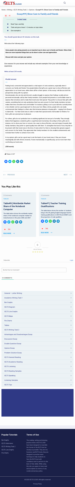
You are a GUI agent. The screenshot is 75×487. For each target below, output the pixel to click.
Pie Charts (8, 321)
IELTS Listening (10, 366)
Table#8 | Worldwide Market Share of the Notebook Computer (16, 206)
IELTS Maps (8, 316)
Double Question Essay (12, 344)
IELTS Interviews (7, 443)
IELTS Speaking (9, 376)
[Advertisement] (37, 403)
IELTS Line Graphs (10, 311)
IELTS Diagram (9, 307)
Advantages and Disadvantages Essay (18, 334)
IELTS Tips (8, 385)
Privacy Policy (37, 484)
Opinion (31, 10)
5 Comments (7, 195)
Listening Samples (11, 380)
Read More (7, 233)
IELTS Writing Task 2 (20, 10)
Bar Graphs (8, 302)
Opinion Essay (9, 348)
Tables (6, 325)
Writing (9, 10)
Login (71, 260)
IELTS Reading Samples (12, 371)
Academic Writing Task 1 (13, 298)
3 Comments (45, 195)
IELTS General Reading (12, 357)
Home (3, 10)
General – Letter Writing (13, 293)
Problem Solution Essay (13, 353)
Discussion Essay (10, 339)
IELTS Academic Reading (13, 362)
